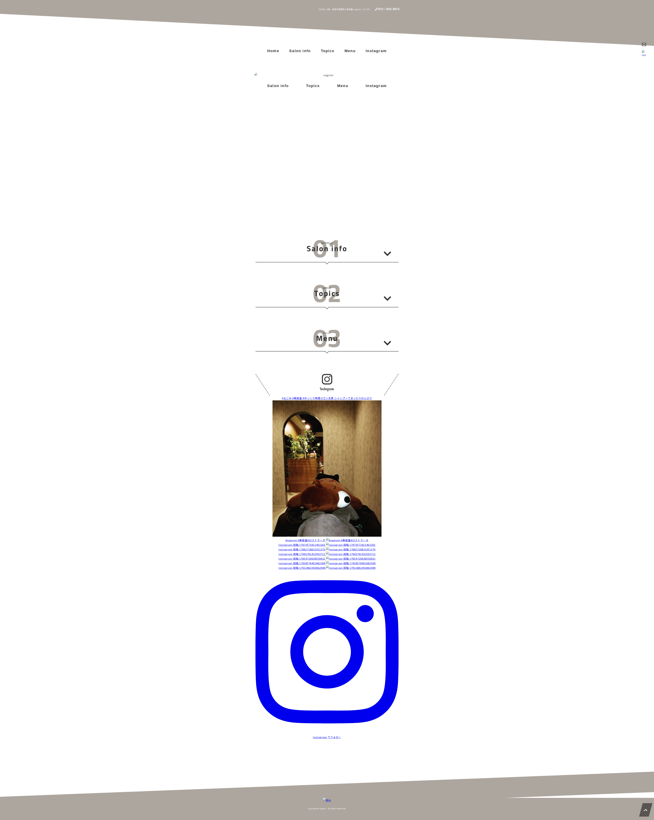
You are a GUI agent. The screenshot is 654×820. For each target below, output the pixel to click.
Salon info (300, 51)
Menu (350, 51)
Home (273, 51)
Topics (327, 51)
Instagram (376, 51)
